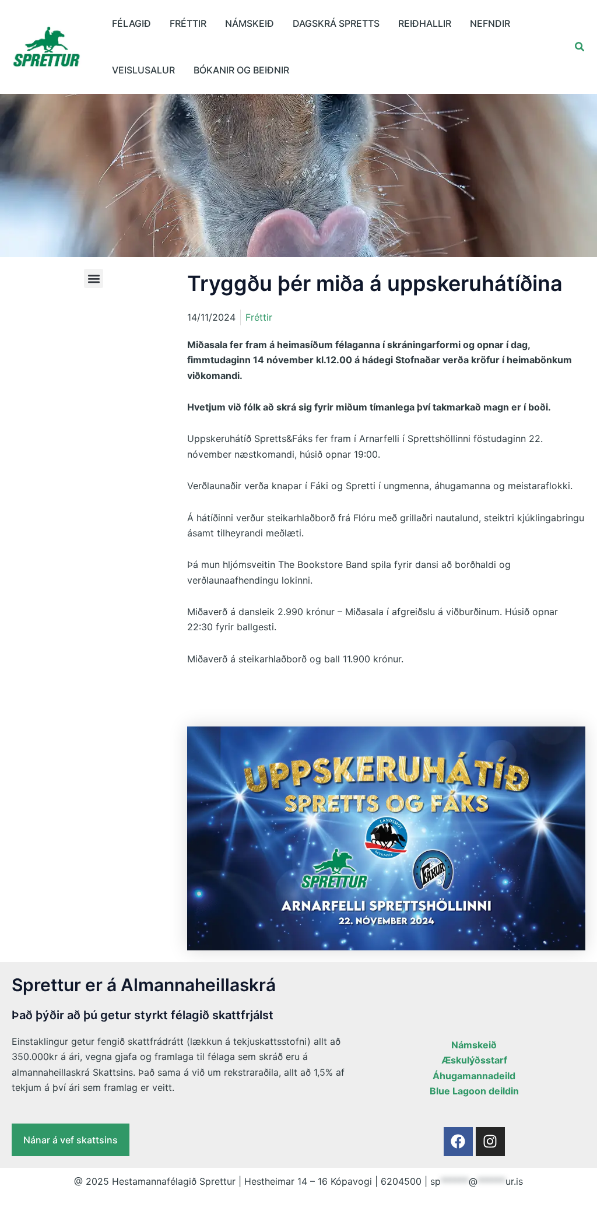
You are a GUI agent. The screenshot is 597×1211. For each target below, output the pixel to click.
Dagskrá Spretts (336, 23)
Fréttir (188, 23)
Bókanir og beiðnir (241, 70)
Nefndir (490, 23)
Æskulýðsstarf (474, 1060)
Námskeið (249, 23)
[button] (580, 47)
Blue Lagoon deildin (474, 1091)
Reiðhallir (424, 23)
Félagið (131, 23)
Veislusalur (143, 70)
